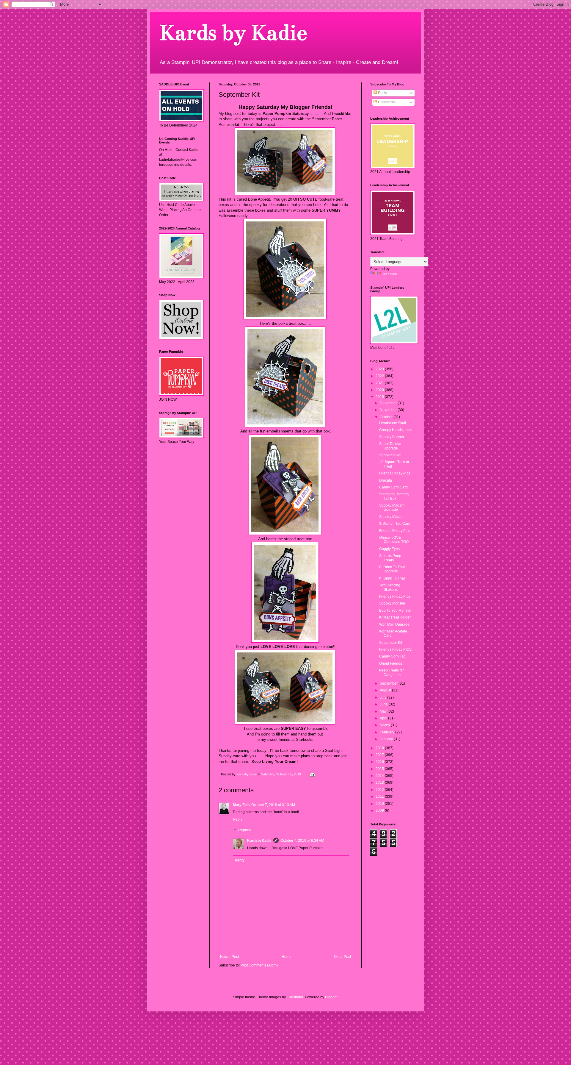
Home (286, 957)
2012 (380, 790)
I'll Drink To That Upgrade (392, 569)
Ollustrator (295, 997)
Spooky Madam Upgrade (391, 507)
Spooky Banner (391, 437)
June (384, 704)
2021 (380, 383)
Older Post (342, 957)
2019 (380, 397)
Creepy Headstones (395, 430)
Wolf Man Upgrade (394, 624)
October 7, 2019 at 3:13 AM (273, 805)
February (387, 732)
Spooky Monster (392, 603)
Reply (237, 819)
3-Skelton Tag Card (394, 523)
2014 (380, 776)
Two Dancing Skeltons (389, 587)
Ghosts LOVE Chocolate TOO (394, 539)
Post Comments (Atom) (259, 965)
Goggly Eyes (389, 549)
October (386, 417)
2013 (380, 782)
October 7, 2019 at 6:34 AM (302, 840)
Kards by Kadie (233, 32)
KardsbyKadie (259, 840)
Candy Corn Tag (392, 656)
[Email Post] (312, 774)
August (386, 690)
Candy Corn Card (393, 487)
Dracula (385, 480)
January (387, 739)
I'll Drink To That (392, 578)
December (389, 403)
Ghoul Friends (390, 663)
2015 (380, 769)
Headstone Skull (392, 423)
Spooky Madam (391, 517)
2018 (380, 748)
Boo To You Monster (395, 610)
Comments (386, 102)
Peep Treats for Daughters (391, 672)
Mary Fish (241, 805)
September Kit (390, 643)
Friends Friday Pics (394, 473)
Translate (389, 274)
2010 (380, 804)
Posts (382, 93)
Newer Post (229, 957)
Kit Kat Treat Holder (395, 617)
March (385, 725)
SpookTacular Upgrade (390, 446)
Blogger (331, 997)
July (383, 697)
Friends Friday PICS (395, 649)
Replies (244, 830)
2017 (380, 755)
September (389, 683)
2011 (380, 796)
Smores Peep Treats (390, 558)
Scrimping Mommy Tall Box (394, 496)
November (389, 410)
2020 (380, 390)
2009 (380, 810)
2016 (380, 762)
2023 (380, 369)
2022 (380, 376)
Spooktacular (390, 455)
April (384, 718)
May (384, 711)
